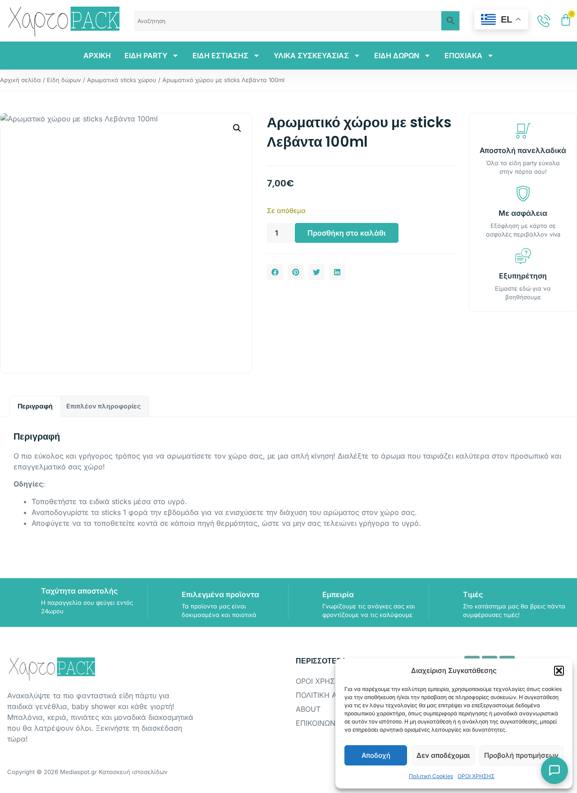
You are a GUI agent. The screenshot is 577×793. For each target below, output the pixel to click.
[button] (558, 670)
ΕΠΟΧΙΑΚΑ (463, 55)
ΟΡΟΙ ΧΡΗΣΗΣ (476, 776)
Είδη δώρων (64, 79)
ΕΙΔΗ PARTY (145, 55)
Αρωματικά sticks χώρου (121, 79)
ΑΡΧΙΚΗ (97, 55)
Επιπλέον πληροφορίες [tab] (103, 406)
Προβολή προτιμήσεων (521, 755)
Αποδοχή (376, 755)
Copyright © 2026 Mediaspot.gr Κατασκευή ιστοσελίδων (87, 771)
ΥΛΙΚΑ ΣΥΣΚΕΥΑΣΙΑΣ (311, 55)
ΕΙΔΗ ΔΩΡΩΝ (396, 55)
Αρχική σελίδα (20, 79)
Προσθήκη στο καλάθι (346, 232)
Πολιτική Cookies (431, 776)
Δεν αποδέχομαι (443, 755)
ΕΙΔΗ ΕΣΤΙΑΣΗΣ (220, 55)
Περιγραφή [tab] (35, 406)
